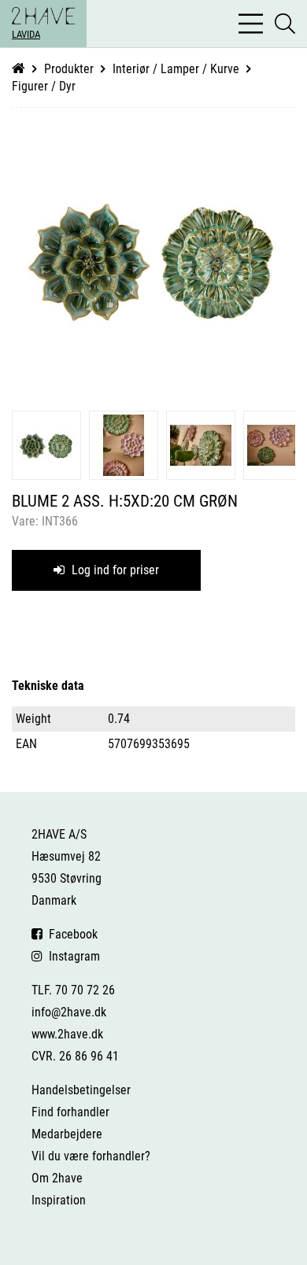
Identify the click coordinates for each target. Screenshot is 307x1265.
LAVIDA (26, 34)
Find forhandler (70, 1112)
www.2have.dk (67, 1034)
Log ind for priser (113, 569)
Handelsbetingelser (81, 1089)
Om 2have (57, 1178)
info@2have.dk (68, 1012)
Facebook (70, 934)
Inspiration (58, 1200)
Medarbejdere (66, 1134)
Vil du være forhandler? (90, 1156)
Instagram (71, 956)
